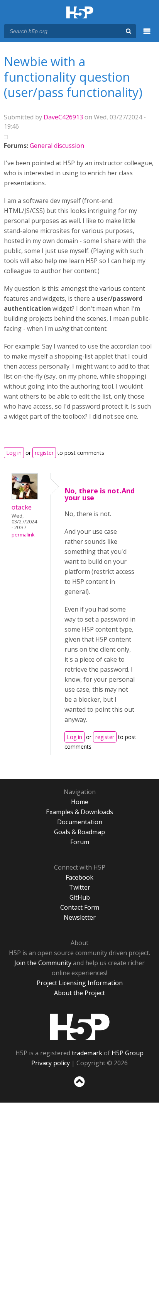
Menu (147, 35)
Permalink (23, 534)
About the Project (79, 993)
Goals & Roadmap (79, 832)
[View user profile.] (25, 497)
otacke (22, 507)
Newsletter (80, 917)
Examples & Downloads (79, 812)
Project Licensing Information (80, 983)
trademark (87, 1053)
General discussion (57, 145)
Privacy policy (50, 1063)
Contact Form (79, 907)
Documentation (79, 822)
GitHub (79, 897)
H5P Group (128, 1053)
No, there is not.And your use (99, 494)
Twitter (79, 887)
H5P (80, 1026)
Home (79, 802)
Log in (14, 452)
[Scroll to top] (79, 1087)
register (44, 452)
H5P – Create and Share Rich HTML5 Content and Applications (80, 13)
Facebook (79, 877)
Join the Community (42, 963)
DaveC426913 (63, 117)
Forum (79, 842)
